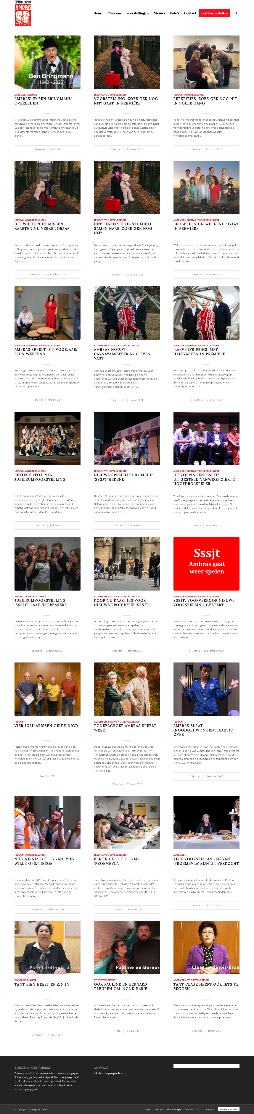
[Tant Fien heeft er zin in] (48, 947)
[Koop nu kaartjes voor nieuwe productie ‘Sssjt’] (127, 564)
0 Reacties (39, 149)
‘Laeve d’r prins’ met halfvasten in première (199, 351)
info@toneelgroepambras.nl (110, 1073)
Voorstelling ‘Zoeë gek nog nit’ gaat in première (126, 101)
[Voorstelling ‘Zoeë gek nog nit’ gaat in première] (127, 62)
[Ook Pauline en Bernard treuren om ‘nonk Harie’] (127, 947)
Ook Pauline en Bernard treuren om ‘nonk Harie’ (121, 986)
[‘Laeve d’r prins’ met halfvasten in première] (206, 313)
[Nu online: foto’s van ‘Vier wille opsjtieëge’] (48, 822)
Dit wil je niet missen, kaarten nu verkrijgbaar (42, 226)
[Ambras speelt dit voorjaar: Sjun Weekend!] (48, 313)
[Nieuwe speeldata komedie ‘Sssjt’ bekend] (127, 438)
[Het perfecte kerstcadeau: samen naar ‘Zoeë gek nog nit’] (127, 187)
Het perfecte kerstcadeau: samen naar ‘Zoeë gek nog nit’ (124, 228)
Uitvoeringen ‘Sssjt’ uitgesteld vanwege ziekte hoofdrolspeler (204, 479)
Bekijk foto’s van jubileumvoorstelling (40, 477)
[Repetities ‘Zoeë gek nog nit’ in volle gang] (206, 62)
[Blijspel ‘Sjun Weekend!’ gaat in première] (206, 187)
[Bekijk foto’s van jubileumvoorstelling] (48, 438)
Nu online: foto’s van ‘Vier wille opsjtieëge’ (45, 861)
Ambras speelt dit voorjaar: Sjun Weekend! (46, 351)
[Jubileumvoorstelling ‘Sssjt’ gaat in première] (48, 564)
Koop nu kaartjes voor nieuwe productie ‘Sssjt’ (122, 602)
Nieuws (32, 94)
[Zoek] (235, 13)
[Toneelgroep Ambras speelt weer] (127, 689)
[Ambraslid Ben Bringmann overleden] (48, 62)
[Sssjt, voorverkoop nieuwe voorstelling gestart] (206, 564)
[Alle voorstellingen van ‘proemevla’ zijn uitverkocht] (206, 822)
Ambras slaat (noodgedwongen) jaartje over (203, 730)
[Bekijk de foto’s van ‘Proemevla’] (127, 822)
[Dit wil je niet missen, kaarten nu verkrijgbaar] (48, 187)
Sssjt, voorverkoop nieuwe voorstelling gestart (204, 602)
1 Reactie (115, 274)
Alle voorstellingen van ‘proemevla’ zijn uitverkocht (206, 861)
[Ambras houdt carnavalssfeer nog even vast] (127, 313)
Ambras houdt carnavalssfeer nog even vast (122, 353)
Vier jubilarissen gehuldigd (46, 726)
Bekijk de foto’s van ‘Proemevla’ (116, 861)
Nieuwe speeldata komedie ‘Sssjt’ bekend (124, 477)
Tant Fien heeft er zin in (42, 984)
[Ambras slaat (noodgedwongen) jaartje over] (206, 689)
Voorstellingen (115, 94)
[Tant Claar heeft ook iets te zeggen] (206, 947)
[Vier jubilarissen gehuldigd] (48, 689)
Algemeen (21, 94)
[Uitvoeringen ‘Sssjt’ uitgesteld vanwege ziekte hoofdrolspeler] (206, 438)
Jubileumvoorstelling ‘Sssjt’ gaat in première (41, 602)
